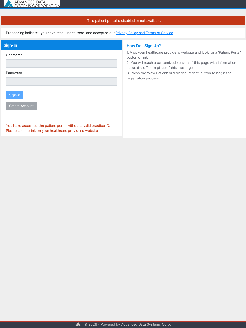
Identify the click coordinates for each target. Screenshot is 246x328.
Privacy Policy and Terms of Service (144, 33)
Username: (15, 55)
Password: (14, 73)
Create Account (21, 106)
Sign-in (14, 95)
